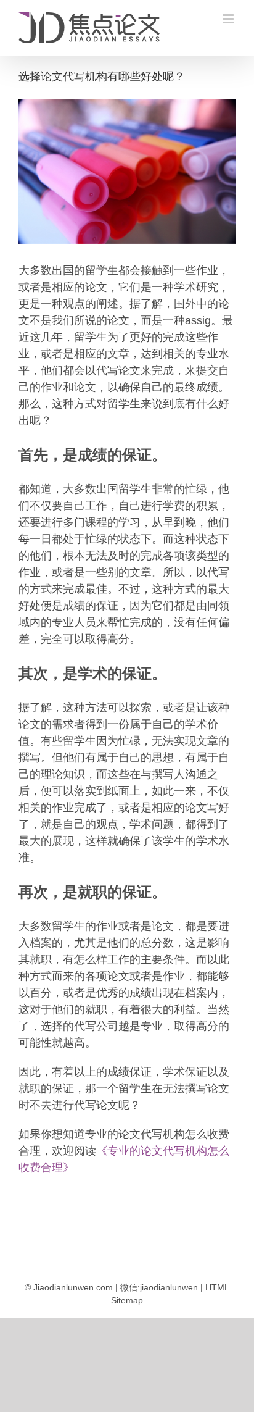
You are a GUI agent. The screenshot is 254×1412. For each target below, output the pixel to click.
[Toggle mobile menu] (229, 18)
